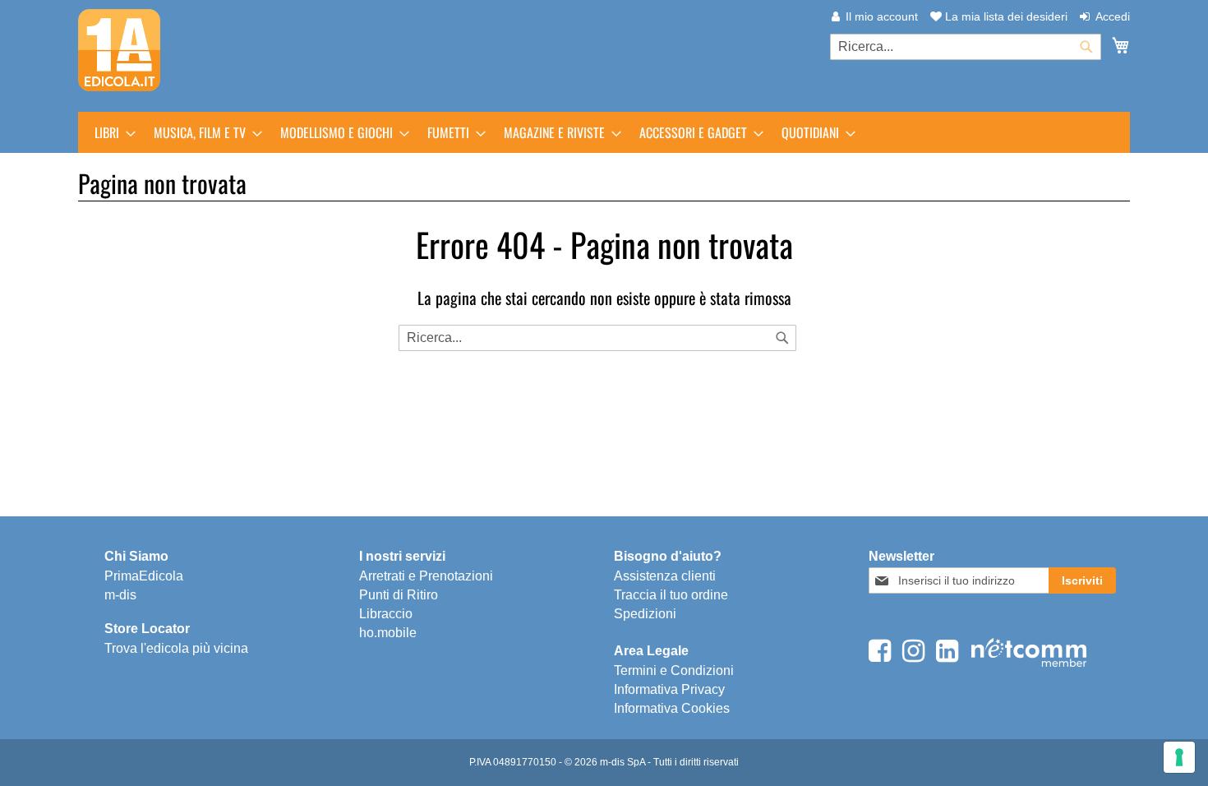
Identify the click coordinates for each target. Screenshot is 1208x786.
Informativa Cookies (672, 708)
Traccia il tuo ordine (671, 595)
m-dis (120, 595)
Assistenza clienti (665, 576)
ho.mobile (388, 633)
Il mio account (882, 16)
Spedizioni (645, 614)
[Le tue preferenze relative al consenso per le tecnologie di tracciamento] (1179, 757)
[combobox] (965, 47)
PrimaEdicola (143, 576)
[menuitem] (110, 132)
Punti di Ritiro (398, 595)
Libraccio (386, 614)
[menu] (604, 132)
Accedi (1112, 16)
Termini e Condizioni (674, 670)
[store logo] (119, 50)
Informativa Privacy (669, 689)
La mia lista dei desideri (1004, 16)
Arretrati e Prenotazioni (426, 576)
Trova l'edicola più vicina (176, 648)
